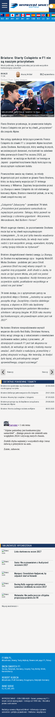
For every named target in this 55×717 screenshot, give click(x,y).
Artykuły (25, 660)
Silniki (43, 669)
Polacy (48, 660)
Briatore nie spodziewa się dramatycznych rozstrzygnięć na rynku (17, 387)
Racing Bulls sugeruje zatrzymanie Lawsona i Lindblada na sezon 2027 (30, 585)
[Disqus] (27, 458)
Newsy (14, 660)
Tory (32, 669)
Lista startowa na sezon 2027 (27, 551)
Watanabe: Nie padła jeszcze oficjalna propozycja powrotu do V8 (31, 596)
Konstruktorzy (7, 671)
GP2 (8, 689)
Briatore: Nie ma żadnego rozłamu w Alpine (18, 409)
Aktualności (6, 660)
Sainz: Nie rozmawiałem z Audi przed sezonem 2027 (31, 563)
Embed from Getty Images (14, 80)
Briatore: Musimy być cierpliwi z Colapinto (17, 397)
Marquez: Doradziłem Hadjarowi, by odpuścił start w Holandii (30, 574)
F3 (5, 689)
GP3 (12, 689)
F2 (3, 689)
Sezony (4, 669)
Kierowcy (19, 669)
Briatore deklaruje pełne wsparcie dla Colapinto (19, 393)
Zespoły (27, 669)
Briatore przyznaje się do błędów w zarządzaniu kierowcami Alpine (20, 403)
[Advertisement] (27, 38)
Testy (20, 660)
